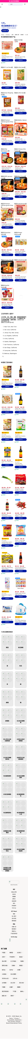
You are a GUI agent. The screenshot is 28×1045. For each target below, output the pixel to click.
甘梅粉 (13, 965)
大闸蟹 (18, 969)
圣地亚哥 (14, 901)
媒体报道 (14, 920)
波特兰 (14, 898)
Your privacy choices (14, 1021)
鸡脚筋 (22, 961)
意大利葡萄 (13, 974)
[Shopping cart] (25, 4)
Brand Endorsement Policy (14, 1023)
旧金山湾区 (14, 892)
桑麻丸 (22, 991)
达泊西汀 (19, 952)
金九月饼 (13, 982)
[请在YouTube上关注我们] (22, 1006)
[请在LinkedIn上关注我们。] (17, 1006)
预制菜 (20, 965)
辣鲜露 (11, 952)
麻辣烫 (22, 34)
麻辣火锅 (17, 34)
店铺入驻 (14, 926)
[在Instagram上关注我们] (10, 1006)
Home (2, 34)
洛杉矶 (14, 894)
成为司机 (14, 918)
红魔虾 (11, 987)
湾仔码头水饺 (5, 978)
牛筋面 (3, 952)
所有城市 (14, 905)
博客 (14, 914)
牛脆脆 (3, 987)
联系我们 (14, 929)
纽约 (14, 903)
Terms (11, 1018)
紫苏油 (3, 969)
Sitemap (8, 34)
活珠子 (3, 957)
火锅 (12, 34)
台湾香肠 (4, 982)
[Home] (4, 4)
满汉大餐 (21, 982)
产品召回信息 (14, 933)
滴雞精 (18, 987)
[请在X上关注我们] (26, 1007)
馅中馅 (11, 969)
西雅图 (14, 896)
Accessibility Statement (14, 1020)
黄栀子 (12, 995)
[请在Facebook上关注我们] (4, 1006)
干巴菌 (14, 991)
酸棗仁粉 (4, 995)
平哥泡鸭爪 (12, 957)
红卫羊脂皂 (13, 961)
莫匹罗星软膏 (5, 991)
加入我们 (14, 916)
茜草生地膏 (4, 965)
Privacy (16, 1018)
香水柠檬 (4, 961)
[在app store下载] (14, 939)
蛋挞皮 (20, 957)
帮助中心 (14, 931)
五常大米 (15, 978)
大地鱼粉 (4, 974)
